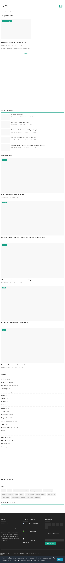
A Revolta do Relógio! (17, 114)
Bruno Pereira (4, 197)
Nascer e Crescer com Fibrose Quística (14, 365)
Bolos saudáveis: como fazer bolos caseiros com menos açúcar (23, 237)
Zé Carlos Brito (14, 116)
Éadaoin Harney (48, 491)
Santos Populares (40, 494)
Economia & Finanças (7, 382)
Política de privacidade (40, 560)
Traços (4, 330)
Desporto (4, 395)
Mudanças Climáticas (7, 494)
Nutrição (4, 160)
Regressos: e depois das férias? (20, 122)
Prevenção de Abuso (35, 491)
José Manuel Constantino (33, 497)
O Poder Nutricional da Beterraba (12, 195)
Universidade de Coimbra (18, 497)
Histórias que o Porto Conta (9, 427)
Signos (3, 424)
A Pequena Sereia (33, 523)
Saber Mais (27, 53)
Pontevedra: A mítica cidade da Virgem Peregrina (24, 130)
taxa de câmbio (24, 491)
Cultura (3, 447)
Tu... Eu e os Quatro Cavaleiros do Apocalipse (31, 540)
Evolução (3, 379)
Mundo (3, 434)
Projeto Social (5, 418)
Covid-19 (4, 405)
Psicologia (4, 408)
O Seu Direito (5, 392)
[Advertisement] (32, 69)
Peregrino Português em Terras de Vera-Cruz (23, 137)
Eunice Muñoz (5, 497)
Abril (16, 494)
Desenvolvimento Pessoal (9, 385)
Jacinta (4, 491)
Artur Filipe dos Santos (16, 132)
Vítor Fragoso (14, 124)
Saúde (4, 287)
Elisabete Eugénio (5, 45)
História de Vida (6, 414)
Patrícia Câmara (30, 494)
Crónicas (3, 431)
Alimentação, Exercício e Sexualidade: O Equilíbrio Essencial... (22, 280)
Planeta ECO (5, 437)
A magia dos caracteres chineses (35, 532)
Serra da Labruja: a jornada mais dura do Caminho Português (28, 145)
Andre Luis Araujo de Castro (7, 325)
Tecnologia (4, 389)
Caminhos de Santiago (7, 421)
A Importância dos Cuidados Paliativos (14, 322)
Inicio (2, 11)
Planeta (16, 491)
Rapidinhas (4, 443)
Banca (21, 494)
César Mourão (51, 494)
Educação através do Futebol (13, 42)
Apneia (10, 491)
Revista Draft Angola (7, 21)
